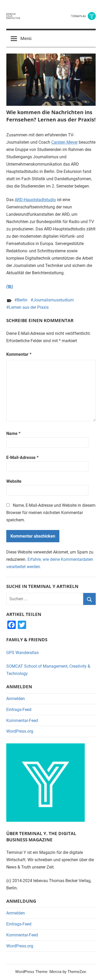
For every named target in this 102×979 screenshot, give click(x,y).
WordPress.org (19, 731)
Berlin (22, 300)
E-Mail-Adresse (22, 457)
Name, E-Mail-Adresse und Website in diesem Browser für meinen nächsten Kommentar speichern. (50, 512)
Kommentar (18, 354)
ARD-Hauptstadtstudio (35, 199)
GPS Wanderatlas (22, 652)
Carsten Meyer (64, 142)
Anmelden (15, 698)
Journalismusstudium (53, 300)
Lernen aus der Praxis (29, 307)
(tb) (9, 286)
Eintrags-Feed (18, 709)
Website (13, 481)
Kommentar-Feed (22, 720)
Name (13, 433)
